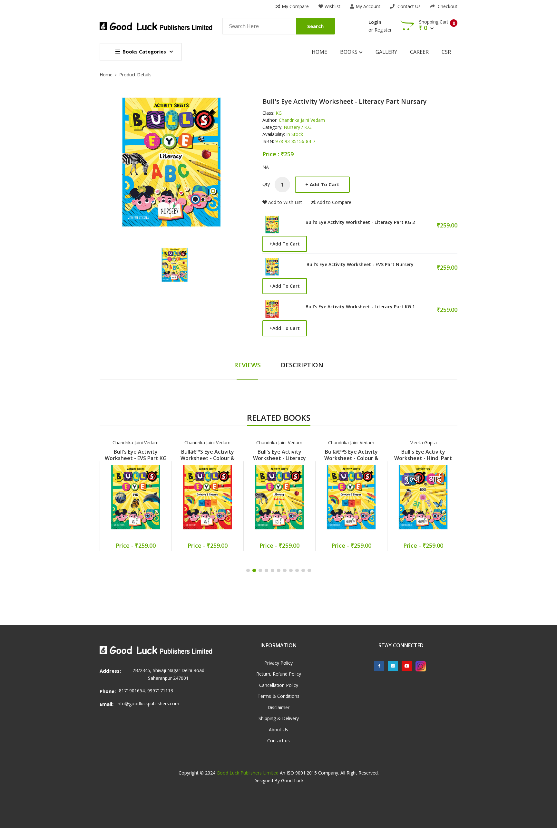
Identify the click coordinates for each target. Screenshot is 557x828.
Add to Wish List (285, 202)
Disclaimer (278, 707)
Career (419, 51)
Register (383, 30)
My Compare (295, 6)
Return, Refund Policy (278, 674)
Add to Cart (322, 184)
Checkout (446, 6)
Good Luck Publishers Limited (247, 773)
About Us (278, 730)
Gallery (386, 51)
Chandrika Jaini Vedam (135, 442)
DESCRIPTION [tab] (302, 365)
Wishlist (332, 6)
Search (315, 26)
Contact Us (408, 6)
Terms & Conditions (278, 696)
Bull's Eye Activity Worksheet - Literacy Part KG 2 (360, 222)
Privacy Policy (278, 663)
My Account (368, 6)
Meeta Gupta (423, 442)
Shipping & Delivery (279, 718)
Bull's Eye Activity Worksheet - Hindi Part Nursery (423, 458)
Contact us (278, 740)
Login (374, 22)
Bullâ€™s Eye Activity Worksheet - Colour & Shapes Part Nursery (351, 458)
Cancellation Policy (278, 685)
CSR (446, 51)
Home (319, 51)
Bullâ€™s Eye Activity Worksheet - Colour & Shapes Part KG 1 (208, 458)
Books (349, 51)
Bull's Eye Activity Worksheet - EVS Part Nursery (360, 264)
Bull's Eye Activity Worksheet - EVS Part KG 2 (136, 458)
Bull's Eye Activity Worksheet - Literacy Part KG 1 (360, 306)
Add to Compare (334, 202)
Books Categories (144, 51)
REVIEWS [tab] (247, 365)
